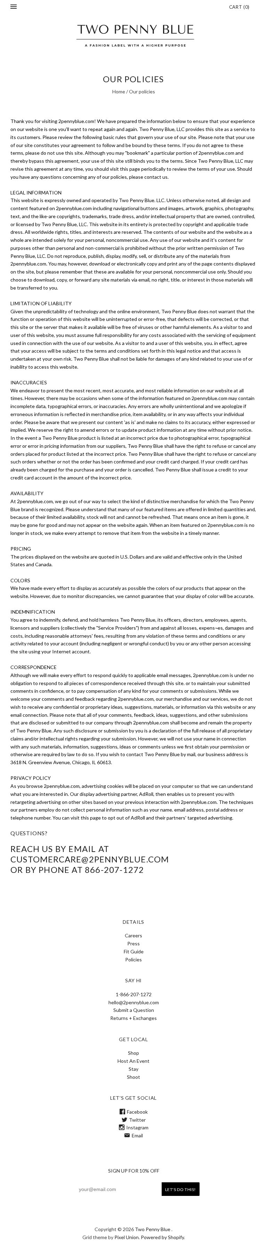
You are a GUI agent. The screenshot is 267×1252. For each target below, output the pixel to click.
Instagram (137, 1127)
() (239, 7)
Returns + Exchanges (133, 1018)
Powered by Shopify (162, 1237)
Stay (133, 1069)
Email (137, 1135)
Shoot (133, 1077)
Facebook (137, 1112)
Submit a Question (133, 1010)
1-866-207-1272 (134, 994)
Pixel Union (126, 1237)
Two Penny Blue (152, 1229)
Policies (133, 959)
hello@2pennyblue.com (133, 1002)
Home (118, 91)
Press (133, 943)
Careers (133, 935)
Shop (133, 1053)
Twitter (137, 1120)
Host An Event (133, 1061)
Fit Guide (134, 951)
